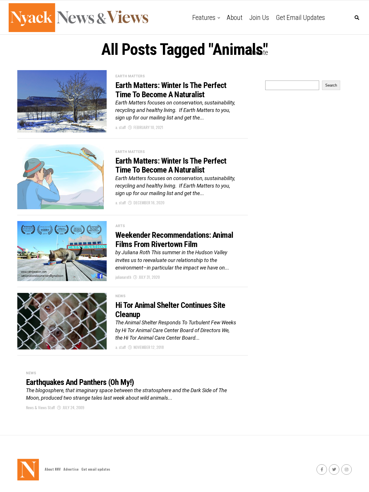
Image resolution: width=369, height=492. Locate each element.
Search (331, 85)
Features (203, 18)
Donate (258, 52)
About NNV (53, 469)
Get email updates (300, 18)
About (234, 18)
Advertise (70, 469)
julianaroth (123, 277)
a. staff (120, 127)
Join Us (259, 18)
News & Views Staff (40, 407)
